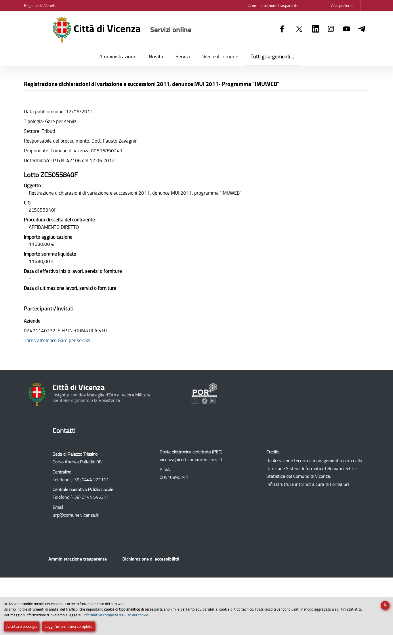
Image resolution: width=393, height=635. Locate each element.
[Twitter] (299, 29)
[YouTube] (346, 29)
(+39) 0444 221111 (89, 479)
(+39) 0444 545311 (89, 497)
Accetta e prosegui (21, 626)
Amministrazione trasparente (77, 559)
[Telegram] (361, 29)
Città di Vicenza (131, 29)
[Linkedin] (315, 29)
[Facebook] (282, 29)
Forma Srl (339, 484)
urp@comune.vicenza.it (76, 515)
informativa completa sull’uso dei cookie (115, 615)
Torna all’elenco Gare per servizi (57, 340)
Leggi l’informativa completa (68, 626)
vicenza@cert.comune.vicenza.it (191, 459)
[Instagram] (331, 29)
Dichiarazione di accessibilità (150, 559)
